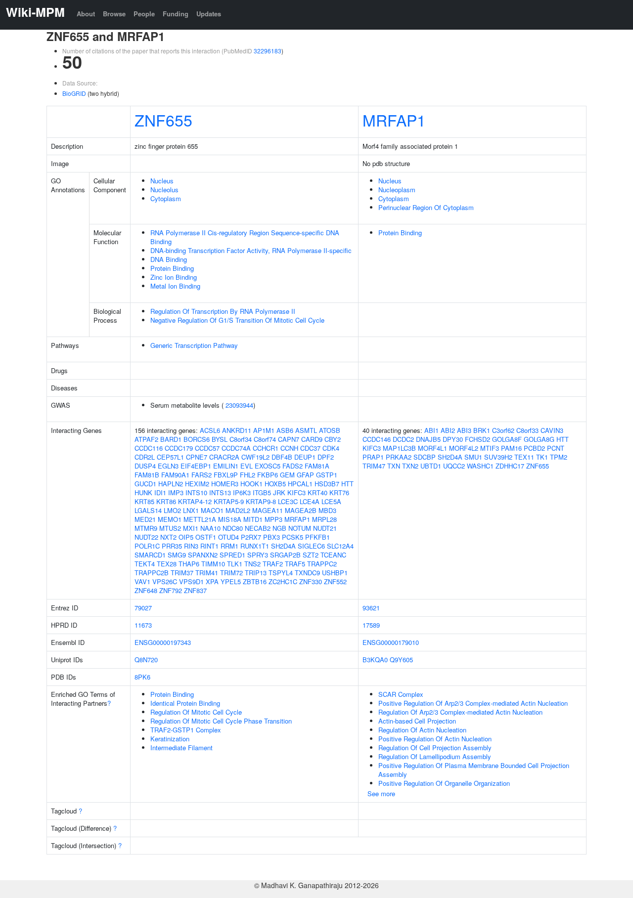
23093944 (239, 405)
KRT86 (166, 501)
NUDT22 (146, 537)
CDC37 (310, 448)
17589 (371, 625)
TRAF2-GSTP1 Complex (185, 729)
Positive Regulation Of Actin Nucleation (435, 738)
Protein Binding (172, 268)
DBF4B (281, 457)
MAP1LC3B (399, 448)
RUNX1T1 (254, 546)
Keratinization (169, 738)
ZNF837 (195, 590)
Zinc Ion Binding (173, 277)
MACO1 (212, 510)
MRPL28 (324, 519)
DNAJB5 (428, 439)
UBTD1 (430, 465)
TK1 (542, 457)
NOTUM (299, 528)
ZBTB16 (255, 581)
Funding (175, 13)
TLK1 (234, 563)
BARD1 (170, 439)
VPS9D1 (191, 581)
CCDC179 (179, 448)
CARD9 (311, 439)
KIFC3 (296, 492)
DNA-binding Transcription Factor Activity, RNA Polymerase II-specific (251, 250)
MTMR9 (146, 528)
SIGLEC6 (311, 546)
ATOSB (329, 430)
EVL (246, 465)
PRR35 (172, 546)
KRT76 (339, 492)
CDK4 (330, 448)
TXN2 (410, 465)
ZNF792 (170, 590)
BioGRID (74, 93)
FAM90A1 (175, 474)
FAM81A (317, 465)
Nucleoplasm (396, 189)
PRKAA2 (398, 457)
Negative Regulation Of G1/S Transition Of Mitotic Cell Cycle (237, 320)
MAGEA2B (300, 510)
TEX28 (167, 563)
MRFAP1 (394, 119)
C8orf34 (240, 439)
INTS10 (196, 492)
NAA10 (210, 528)
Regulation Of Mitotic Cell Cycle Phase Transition (221, 721)
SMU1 (473, 457)
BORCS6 (196, 439)
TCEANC (333, 554)
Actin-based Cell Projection (417, 721)
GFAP (305, 474)
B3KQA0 (375, 659)
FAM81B (147, 474)
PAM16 (511, 448)
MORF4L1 (432, 448)
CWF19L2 (255, 457)
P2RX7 (251, 537)
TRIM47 (373, 465)
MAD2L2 (238, 510)
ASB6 (284, 430)
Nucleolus (164, 189)
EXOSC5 (267, 465)
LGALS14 (148, 510)
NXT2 (168, 537)
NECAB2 (258, 528)
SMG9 (177, 554)
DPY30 (453, 439)
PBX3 (271, 537)
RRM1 (229, 546)
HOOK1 (251, 483)
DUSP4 (145, 465)
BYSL (219, 439)
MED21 (145, 519)
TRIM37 (182, 572)
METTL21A (199, 519)
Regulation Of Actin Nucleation (422, 729)
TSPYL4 (281, 572)
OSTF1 (205, 537)
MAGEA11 (267, 510)
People (144, 13)
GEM (287, 474)
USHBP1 (335, 572)
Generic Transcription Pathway (194, 345)
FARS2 (201, 474)
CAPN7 (288, 439)
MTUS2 (170, 528)
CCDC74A (236, 448)
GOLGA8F (507, 439)
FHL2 (247, 474)
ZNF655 (163, 119)
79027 (143, 607)
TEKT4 (145, 563)
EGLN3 (168, 465)
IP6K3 (242, 492)
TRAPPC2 (322, 563)
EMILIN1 (225, 465)
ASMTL (306, 430)
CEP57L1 (170, 457)
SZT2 (310, 554)
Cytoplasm (165, 198)
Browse (114, 13)
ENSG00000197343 (163, 642)
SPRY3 (257, 554)
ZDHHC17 (510, 465)
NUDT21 (325, 528)
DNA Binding (168, 259)
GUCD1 (145, 483)
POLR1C (147, 546)
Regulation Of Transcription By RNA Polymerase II (222, 311)
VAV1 (142, 581)
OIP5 (186, 537)
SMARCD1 (150, 554)
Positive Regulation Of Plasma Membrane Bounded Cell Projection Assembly (473, 770)
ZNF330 (310, 581)
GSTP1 (326, 474)
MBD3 (327, 510)
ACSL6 (210, 430)
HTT (347, 483)
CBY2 (332, 439)
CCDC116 (149, 448)
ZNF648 (146, 590)
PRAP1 (373, 457)
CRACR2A (224, 457)
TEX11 (524, 457)
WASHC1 (480, 465)
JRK (279, 492)
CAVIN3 (552, 430)
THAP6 (189, 563)
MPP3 (273, 519)
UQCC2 (454, 465)
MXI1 (190, 528)
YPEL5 (231, 581)
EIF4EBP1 (196, 465)
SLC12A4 (340, 546)
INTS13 (220, 492)
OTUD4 (228, 537)
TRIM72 (231, 572)
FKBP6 (267, 474)
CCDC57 (207, 448)
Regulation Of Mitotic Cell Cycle (196, 712)
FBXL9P (226, 474)
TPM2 (558, 457)
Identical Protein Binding (185, 703)
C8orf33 (527, 430)
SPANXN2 (203, 554)
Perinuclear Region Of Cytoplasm (426, 207)
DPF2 (325, 457)
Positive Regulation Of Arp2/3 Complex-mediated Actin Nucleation (473, 703)
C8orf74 (265, 439)
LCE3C (288, 501)
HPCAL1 (300, 483)
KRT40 (317, 492)
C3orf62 (503, 430)
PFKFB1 (317, 537)
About (86, 13)
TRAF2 (273, 563)
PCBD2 (534, 448)
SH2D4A (283, 546)
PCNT (555, 448)
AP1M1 (263, 430)
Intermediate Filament (181, 747)
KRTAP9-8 (261, 501)
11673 (143, 625)
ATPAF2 (146, 439)
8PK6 (142, 677)
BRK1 (481, 430)
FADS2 (292, 465)
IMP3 (175, 492)
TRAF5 (295, 563)
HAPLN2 (170, 483)
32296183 (267, 50)
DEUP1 (305, 457)
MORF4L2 (463, 448)
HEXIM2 (197, 483)
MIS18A (229, 519)
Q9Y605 (401, 659)
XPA (212, 581)
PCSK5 (292, 537)
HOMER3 (224, 483)
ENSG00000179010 (390, 642)
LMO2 (172, 510)
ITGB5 (262, 492)
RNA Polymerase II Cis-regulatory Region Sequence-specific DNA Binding (244, 237)
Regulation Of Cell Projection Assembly (435, 747)
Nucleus (162, 180)
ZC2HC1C (283, 581)
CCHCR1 (265, 448)
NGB (279, 528)
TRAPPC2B (152, 572)
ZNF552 (335, 581)
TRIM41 (206, 572)
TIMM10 (213, 563)
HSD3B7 (327, 483)
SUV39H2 (498, 457)
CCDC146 (376, 439)
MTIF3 (489, 448)
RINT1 (209, 546)
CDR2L (145, 457)
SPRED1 (232, 554)
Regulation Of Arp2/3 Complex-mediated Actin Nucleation (460, 712)
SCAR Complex (400, 694)
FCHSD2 (477, 439)
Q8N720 (146, 659)
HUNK (143, 492)
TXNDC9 (307, 572)
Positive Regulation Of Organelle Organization (444, 783)
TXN (393, 465)
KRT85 (144, 501)
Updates (208, 13)
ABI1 (431, 430)
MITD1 (253, 519)
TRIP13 (256, 572)
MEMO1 (169, 519)
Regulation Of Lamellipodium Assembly (434, 756)
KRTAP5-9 (229, 501)
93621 (371, 607)
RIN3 (191, 546)
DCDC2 (403, 439)
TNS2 (252, 563)
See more (381, 793)
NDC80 (233, 528)
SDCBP (424, 457)
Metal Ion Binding (175, 286)
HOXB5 (275, 483)
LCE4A (309, 501)
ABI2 (448, 430)
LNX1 (191, 510)
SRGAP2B (285, 554)
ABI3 (464, 430)
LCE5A (331, 501)
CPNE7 (196, 457)
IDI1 (160, 492)
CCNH (289, 448)
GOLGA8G (539, 439)
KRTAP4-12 (195, 501)
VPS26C (164, 581)
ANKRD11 (236, 430)
